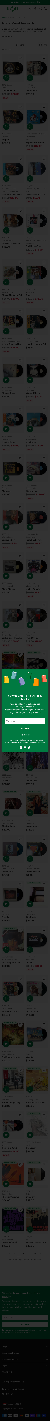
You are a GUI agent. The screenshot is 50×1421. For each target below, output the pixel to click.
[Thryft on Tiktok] (29, 748)
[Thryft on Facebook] (20, 748)
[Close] (45, 672)
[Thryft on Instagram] (25, 748)
